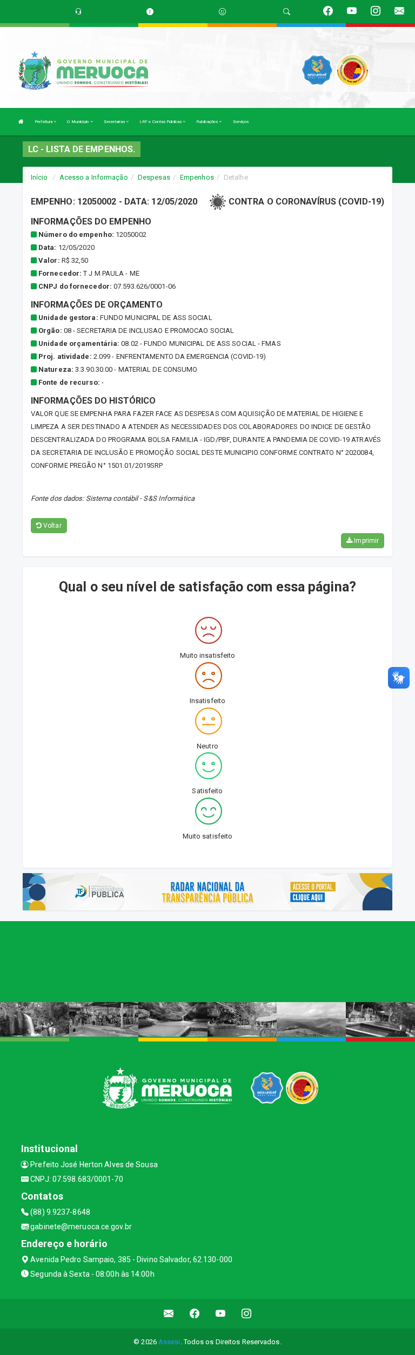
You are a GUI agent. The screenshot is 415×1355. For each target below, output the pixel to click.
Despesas (154, 177)
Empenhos (197, 177)
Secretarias (115, 121)
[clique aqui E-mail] (168, 1313)
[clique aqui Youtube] (220, 1313)
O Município (78, 121)
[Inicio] (21, 121)
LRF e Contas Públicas (161, 121)
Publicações (207, 121)
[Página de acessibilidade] (222, 12)
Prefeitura (44, 121)
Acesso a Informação (93, 177)
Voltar (52, 525)
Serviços (241, 121)
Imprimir (365, 540)
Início (39, 177)
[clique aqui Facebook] (194, 1313)
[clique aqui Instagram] (246, 1313)
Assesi (169, 1342)
